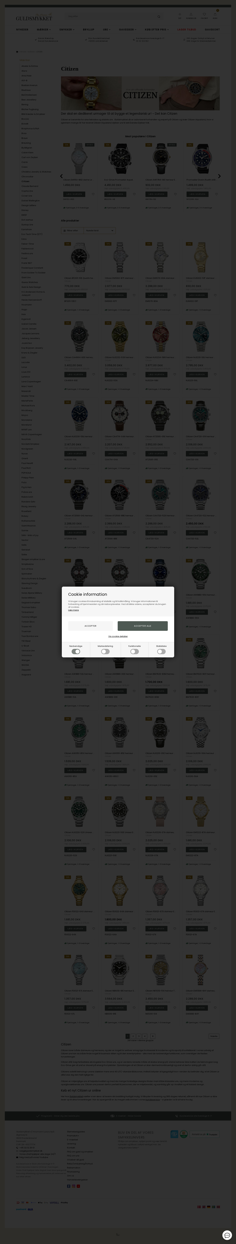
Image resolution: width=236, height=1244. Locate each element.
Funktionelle (134, 646)
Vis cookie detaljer (118, 636)
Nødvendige (75, 646)
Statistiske (161, 646)
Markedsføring (105, 646)
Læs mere (73, 610)
